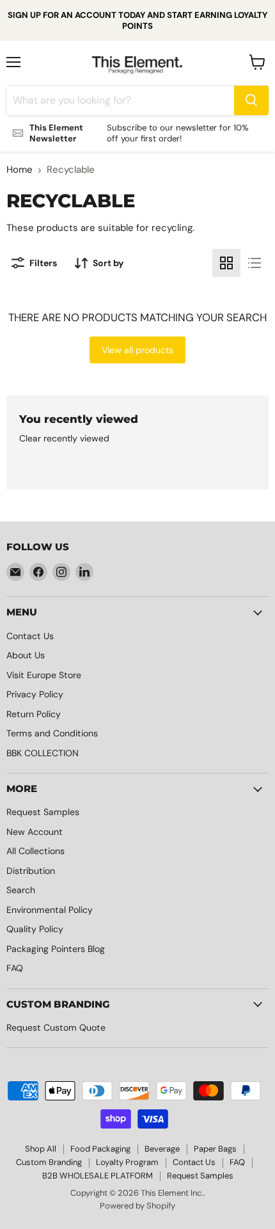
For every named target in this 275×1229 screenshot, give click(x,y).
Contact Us (30, 636)
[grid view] (226, 263)
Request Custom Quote (56, 1027)
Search (20, 890)
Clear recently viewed (64, 438)
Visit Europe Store (43, 675)
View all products (137, 350)
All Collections (35, 851)
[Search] (251, 100)
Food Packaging (100, 1148)
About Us (25, 655)
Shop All (40, 1148)
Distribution (30, 870)
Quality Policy (34, 929)
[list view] (254, 263)
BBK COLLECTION (42, 753)
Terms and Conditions (52, 733)
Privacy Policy (34, 694)
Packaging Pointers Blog (55, 949)
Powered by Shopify (137, 1205)
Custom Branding (49, 1162)
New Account (34, 831)
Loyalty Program (127, 1162)
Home (19, 169)
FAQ (14, 968)
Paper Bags (215, 1148)
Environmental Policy (49, 910)
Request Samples (42, 812)
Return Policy (33, 714)
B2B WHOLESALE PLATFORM (97, 1175)
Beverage (162, 1148)
